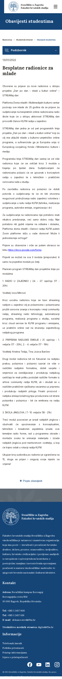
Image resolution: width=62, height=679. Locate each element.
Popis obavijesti (32, 480)
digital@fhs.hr (46, 627)
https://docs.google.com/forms (24, 250)
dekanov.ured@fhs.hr (24, 619)
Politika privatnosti (13, 647)
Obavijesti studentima (46, 40)
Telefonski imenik (12, 643)
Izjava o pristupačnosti (15, 657)
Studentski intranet (24, 40)
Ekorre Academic (28, 677)
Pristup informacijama (14, 652)
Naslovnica (7, 40)
